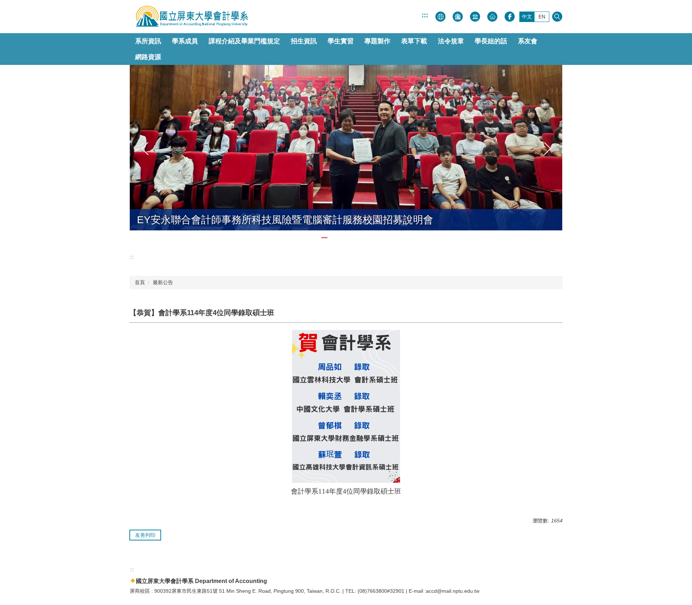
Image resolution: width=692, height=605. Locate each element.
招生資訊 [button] (304, 41)
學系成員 (185, 41)
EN (541, 16)
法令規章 (451, 41)
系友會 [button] (527, 41)
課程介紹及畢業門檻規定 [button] (244, 41)
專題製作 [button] (377, 41)
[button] (145, 148)
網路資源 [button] (148, 57)
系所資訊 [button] (148, 41)
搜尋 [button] (557, 17)
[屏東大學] (189, 17)
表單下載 (414, 41)
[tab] (324, 237)
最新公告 (163, 282)
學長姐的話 (491, 41)
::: (425, 15)
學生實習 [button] (341, 41)
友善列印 (145, 535)
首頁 (140, 282)
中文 (527, 16)
